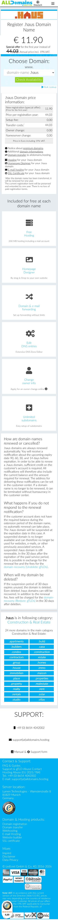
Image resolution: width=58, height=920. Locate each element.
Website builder (12, 837)
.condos (16, 652)
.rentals (16, 694)
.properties (41, 678)
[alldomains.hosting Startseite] (17, 3)
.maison (41, 673)
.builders (16, 646)
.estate (42, 657)
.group (16, 662)
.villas (41, 699)
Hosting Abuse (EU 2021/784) (21, 772)
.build (41, 641)
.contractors (16, 657)
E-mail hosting (16, 170)
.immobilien (16, 673)
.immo (41, 668)
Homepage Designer (19, 163)
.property (16, 683)
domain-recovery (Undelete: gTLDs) (26, 567)
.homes (41, 662)
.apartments (16, 641)
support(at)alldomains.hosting (30, 740)
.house (16, 668)
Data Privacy (10, 860)
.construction (42, 652)
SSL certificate (11, 841)
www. (29, 67)
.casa (42, 646)
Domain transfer (17, 155)
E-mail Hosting (11, 834)
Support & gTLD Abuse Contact (22, 769)
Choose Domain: (29, 61)
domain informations (31, 151)
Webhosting (9, 830)
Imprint (6, 853)
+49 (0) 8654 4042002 (29, 728)
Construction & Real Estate (29, 622)
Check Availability (29, 79)
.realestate (41, 683)
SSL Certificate (16, 173)
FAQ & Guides (11, 765)
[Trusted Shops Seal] (8, 807)
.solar (41, 694)
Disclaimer (8, 856)
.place (16, 678)
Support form (38, 752)
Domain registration (14, 824)
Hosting (12, 160)
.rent (41, 689)
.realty (16, 689)
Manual (18, 752)
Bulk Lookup (50, 87)
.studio (16, 699)
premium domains (33, 148)
